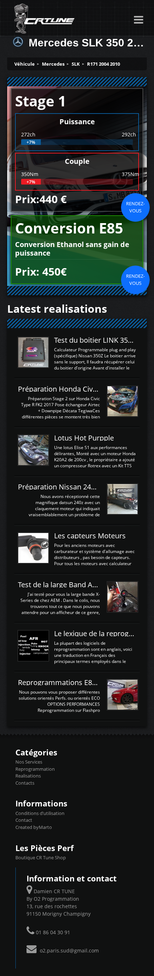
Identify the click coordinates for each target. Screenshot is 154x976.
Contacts (24, 783)
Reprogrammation (35, 769)
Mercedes (53, 64)
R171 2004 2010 (103, 64)
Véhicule (24, 64)
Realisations (28, 776)
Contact (23, 820)
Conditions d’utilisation (39, 813)
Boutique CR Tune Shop (40, 857)
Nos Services (28, 762)
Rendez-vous (135, 207)
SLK (76, 64)
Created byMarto (33, 827)
